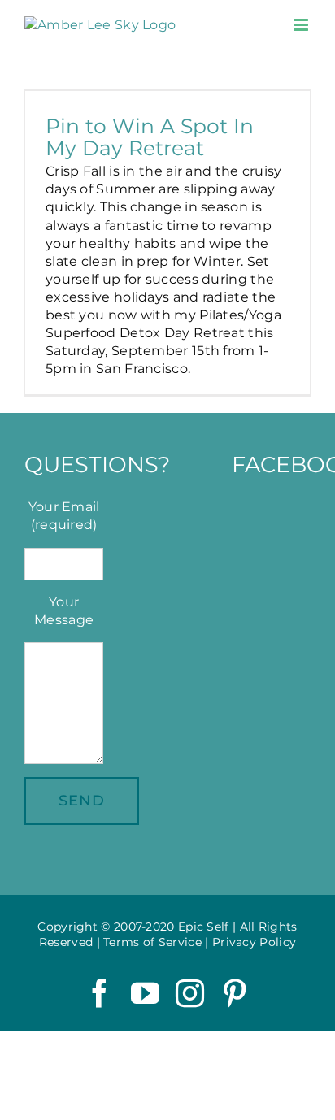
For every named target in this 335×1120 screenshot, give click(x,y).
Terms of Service (152, 942)
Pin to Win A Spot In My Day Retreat (150, 136)
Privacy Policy (254, 942)
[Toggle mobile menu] (302, 24)
